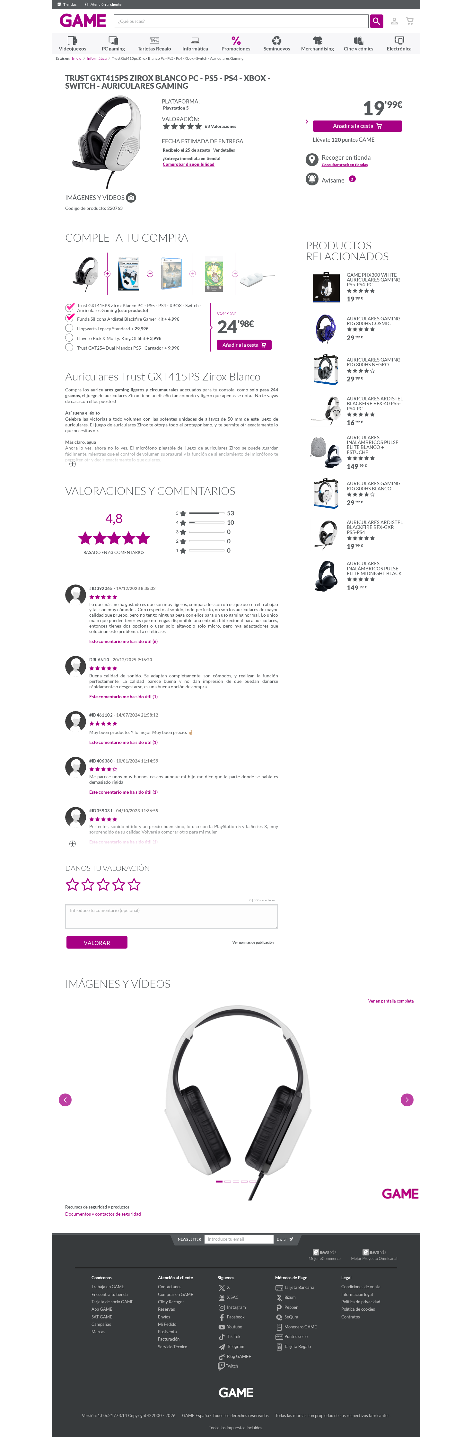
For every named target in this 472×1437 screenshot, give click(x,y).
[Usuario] (394, 21)
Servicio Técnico (172, 1346)
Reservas (166, 1309)
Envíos (164, 1316)
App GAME (102, 1309)
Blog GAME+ (238, 1356)
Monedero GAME (300, 1326)
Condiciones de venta (360, 1286)
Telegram (235, 1346)
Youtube (234, 1326)
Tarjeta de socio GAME (113, 1301)
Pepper (291, 1307)
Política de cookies (358, 1309)
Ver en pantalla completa (391, 1001)
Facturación (168, 1339)
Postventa (167, 1331)
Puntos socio (296, 1336)
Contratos (350, 1316)
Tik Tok (233, 1336)
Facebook (235, 1316)
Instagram (236, 1307)
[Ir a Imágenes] (131, 197)
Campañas (101, 1324)
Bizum (290, 1297)
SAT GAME (102, 1316)
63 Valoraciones (220, 127)
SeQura (291, 1316)
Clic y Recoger (171, 1301)
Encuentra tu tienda (110, 1294)
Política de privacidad (360, 1301)
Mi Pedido (167, 1324)
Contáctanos (169, 1286)
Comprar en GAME (175, 1294)
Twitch (231, 1366)
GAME (83, 20)
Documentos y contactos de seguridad (103, 1214)
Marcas (98, 1331)
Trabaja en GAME (108, 1286)
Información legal (357, 1294)
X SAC (232, 1297)
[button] (376, 21)
